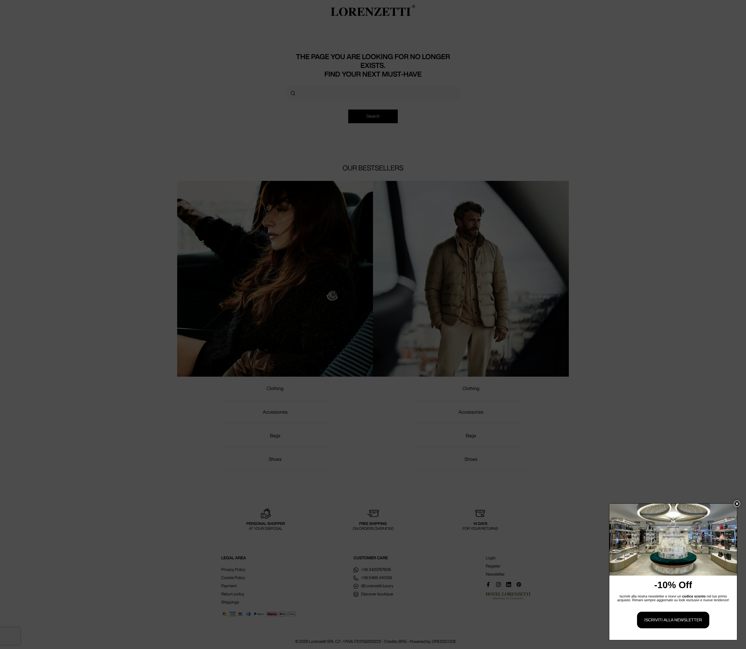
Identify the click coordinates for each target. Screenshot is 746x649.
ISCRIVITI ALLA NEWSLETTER (673, 620)
